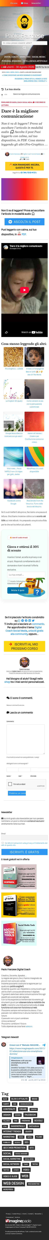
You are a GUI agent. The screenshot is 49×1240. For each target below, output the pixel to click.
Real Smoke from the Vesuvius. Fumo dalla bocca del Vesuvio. (34, 504)
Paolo (24, 36)
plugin (39, 1137)
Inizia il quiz (17, 590)
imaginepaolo (18, 1126)
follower (6, 1121)
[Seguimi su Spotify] (30, 173)
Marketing (25, 57)
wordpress (8, 1189)
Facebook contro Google (14, 502)
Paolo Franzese (15, 154)
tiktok (35, 1164)
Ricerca (17, 1142)
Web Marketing (34, 1184)
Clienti (24, 1214)
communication (26, 1104)
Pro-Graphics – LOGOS (14, 369)
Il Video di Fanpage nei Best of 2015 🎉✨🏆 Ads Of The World (35, 372)
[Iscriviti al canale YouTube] (25, 173)
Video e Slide (10, 1176)
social (7, 1153)
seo (26, 1142)
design (7, 1114)
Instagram (34, 1126)
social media (29, 1159)
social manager (21, 1154)
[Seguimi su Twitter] (32, 173)
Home (7, 72)
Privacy (8, 1214)
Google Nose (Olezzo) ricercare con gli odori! (13, 434)
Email (3, 834)
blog (5, 1099)
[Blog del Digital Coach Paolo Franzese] (24, 29)
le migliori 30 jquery (14, 401)
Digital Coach (11, 57)
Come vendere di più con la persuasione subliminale (35, 404)
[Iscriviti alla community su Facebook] (21, 173)
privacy (31, 581)
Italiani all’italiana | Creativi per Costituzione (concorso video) (34, 437)
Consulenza (9, 1217)
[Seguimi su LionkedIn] (28, 173)
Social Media (38, 57)
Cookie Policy (16, 1214)
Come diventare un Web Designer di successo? (22, 75)
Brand (34, 1099)
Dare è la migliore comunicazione (26, 94)
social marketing (12, 1159)
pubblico (6, 1142)
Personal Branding (11, 61)
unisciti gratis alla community (27, 632)
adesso (29, 1026)
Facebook (30, 1114)
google (38, 1120)
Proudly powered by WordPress (14, 1231)
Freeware (26, 1121)
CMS (14, 1104)
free (15, 1121)
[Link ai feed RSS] (36, 173)
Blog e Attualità (19, 1099)
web (25, 1176)
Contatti (30, 1214)
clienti (6, 1104)
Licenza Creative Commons (13, 1234)
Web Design (13, 1183)
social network (11, 1164)
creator (33, 1109)
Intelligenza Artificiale (35, 61)
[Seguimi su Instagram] (23, 173)
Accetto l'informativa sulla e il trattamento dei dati (22, 582)
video (26, 1169)
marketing (9, 1136)
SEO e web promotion (14, 1147)
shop (7, 681)
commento (38, 623)
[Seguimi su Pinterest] (34, 173)
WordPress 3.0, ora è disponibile (35, 469)
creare (23, 1109)
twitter (6, 1170)
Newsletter (38, 1214)
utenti (16, 1170)
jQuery (28, 1131)
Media (21, 1137)
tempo (26, 1164)
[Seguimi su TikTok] (27, 173)
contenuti (9, 1109)
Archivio (17, 1217)
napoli (29, 1137)
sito (32, 1148)
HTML (5, 1126)
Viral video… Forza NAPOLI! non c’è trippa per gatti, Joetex (13, 471)
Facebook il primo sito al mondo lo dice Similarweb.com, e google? (31, 80)
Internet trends (12, 1131)
